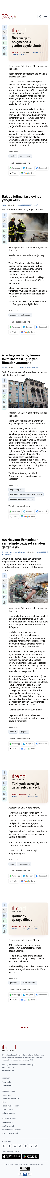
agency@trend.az (8, 1070)
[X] (15, 1146)
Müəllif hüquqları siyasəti (11, 1130)
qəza (12, 864)
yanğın (13, 156)
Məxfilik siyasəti (8, 1126)
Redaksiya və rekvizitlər (10, 1099)
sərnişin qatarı (24, 864)
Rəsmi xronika (7, 1086)
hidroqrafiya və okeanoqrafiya (21, 499)
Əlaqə (4, 1102)
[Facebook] (9, 1146)
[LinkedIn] (31, 1146)
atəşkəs (13, 732)
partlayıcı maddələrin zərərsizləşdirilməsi (26, 494)
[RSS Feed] (36, 1146)
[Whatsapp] (4, 1146)
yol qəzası (14, 983)
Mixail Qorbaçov (29, 983)
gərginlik (24, 732)
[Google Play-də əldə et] (30, 1156)
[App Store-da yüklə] (11, 1156)
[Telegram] (25, 1146)
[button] (4, 27)
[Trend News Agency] (9, 1048)
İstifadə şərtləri (7, 1122)
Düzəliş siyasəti (7, 1109)
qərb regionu (25, 156)
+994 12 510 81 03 (8, 1067)
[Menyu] (45, 16)
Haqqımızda (6, 1095)
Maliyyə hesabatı (8, 1113)
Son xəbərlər (6, 1082)
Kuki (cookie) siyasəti (10, 1133)
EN (20, 1174)
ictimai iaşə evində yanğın (20, 315)
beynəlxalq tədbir (17, 490)
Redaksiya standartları (10, 1106)
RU (29, 1174)
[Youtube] (20, 1146)
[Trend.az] (9, 16)
